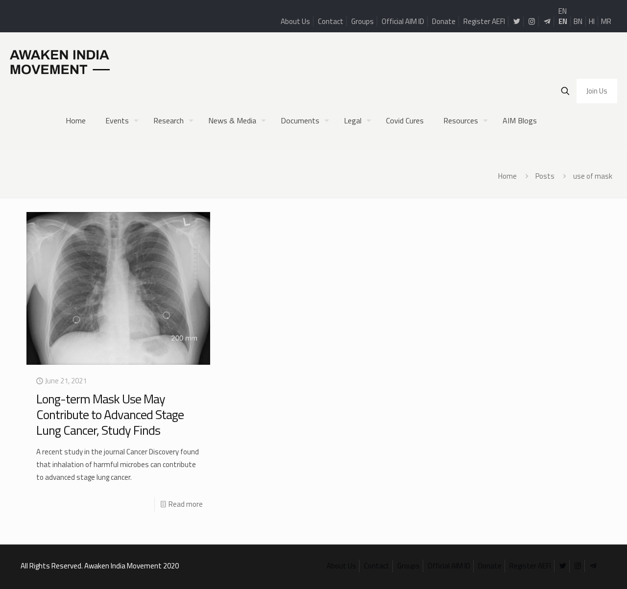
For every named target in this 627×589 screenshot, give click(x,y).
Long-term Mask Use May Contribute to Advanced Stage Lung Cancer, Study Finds (110, 414)
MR (606, 21)
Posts (545, 176)
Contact (330, 21)
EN (562, 11)
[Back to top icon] (580, 569)
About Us (295, 21)
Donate (444, 21)
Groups (362, 21)
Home (507, 176)
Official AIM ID (403, 21)
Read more (186, 504)
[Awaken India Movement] (60, 61)
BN (578, 21)
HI (592, 21)
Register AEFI (484, 21)
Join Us (596, 90)
